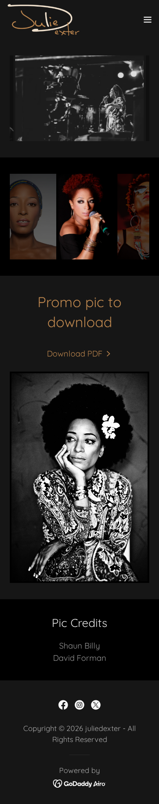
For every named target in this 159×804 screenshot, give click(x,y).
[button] (147, 19)
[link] (43, 19)
